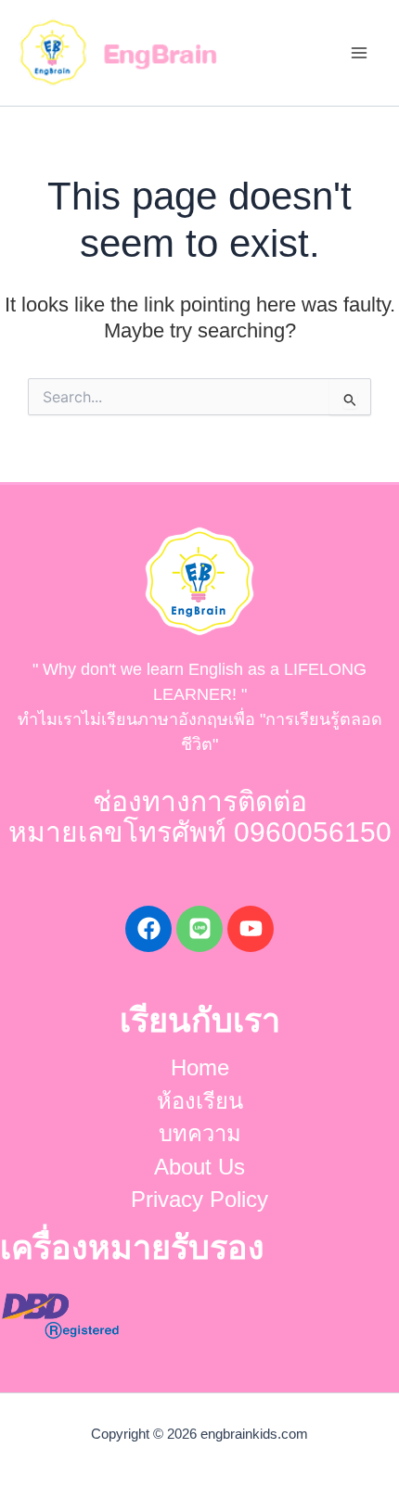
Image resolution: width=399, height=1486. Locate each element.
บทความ (200, 1134)
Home (200, 1068)
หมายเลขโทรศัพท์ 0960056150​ (200, 832)
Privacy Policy (199, 1200)
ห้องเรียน (200, 1101)
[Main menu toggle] (358, 53)
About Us (199, 1167)
